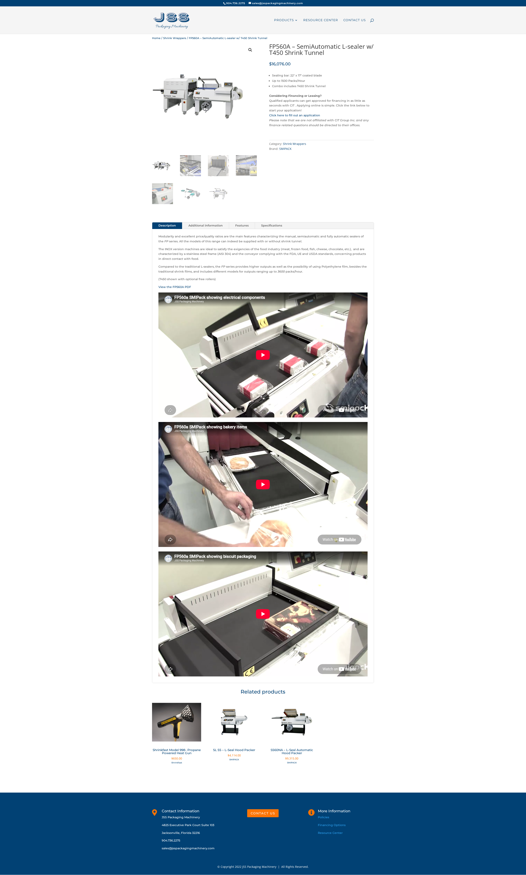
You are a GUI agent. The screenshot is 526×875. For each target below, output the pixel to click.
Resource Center (320, 20)
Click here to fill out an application (294, 115)
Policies (323, 817)
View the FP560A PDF (174, 287)
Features (242, 225)
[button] (250, 50)
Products (284, 20)
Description (167, 225)
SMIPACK (285, 149)
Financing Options (332, 825)
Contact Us (354, 20)
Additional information (205, 225)
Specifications (271, 225)
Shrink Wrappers (174, 38)
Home (156, 38)
